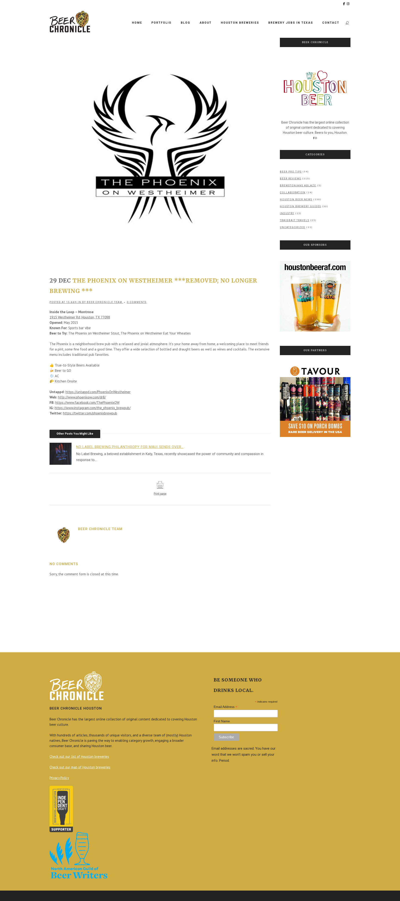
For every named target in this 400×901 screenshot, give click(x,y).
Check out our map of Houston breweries (80, 767)
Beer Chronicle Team (104, 302)
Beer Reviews (290, 178)
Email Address (225, 707)
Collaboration (293, 192)
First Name (222, 721)
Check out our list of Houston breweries (79, 756)
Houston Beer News (296, 199)
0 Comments (137, 302)
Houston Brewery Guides (300, 206)
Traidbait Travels (294, 220)
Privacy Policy (59, 778)
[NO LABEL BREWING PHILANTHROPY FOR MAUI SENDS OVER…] (63, 453)
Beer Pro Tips (291, 171)
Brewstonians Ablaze (298, 185)
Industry (287, 213)
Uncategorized (292, 227)
